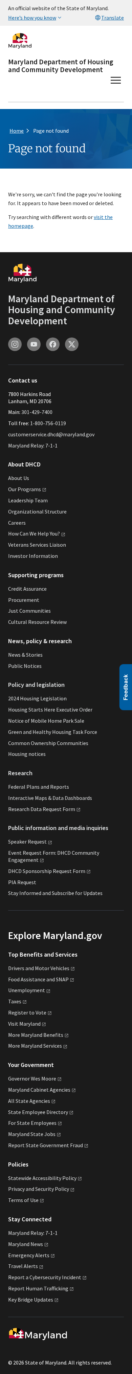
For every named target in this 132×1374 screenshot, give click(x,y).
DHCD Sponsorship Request (46, 871)
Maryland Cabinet (39, 1089)
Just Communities (29, 610)
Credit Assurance (27, 588)
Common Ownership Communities (48, 743)
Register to (27, 1012)
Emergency (28, 1255)
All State (29, 1100)
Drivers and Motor (38, 968)
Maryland (25, 1244)
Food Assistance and (38, 979)
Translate (112, 17)
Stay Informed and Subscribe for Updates (55, 893)
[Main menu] (116, 80)
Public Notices (25, 665)
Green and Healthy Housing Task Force (52, 731)
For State (32, 1122)
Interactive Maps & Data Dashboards (50, 797)
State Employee (38, 1112)
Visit (24, 1023)
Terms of (23, 1200)
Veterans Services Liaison (37, 544)
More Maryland (35, 1034)
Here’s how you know (32, 17)
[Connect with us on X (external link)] (72, 344)
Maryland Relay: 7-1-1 (33, 445)
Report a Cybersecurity (44, 1277)
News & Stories (25, 654)
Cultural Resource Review (37, 621)
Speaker (27, 841)
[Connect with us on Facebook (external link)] (53, 344)
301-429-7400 (36, 412)
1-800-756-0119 (48, 423)
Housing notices (27, 753)
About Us (18, 478)
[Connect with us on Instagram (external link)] (15, 344)
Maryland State (32, 1134)
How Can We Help (34, 533)
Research (20, 773)
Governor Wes (32, 1078)
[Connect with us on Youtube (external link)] (34, 344)
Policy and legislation (36, 685)
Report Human (38, 1288)
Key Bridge (30, 1299)
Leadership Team (28, 500)
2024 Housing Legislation (37, 698)
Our (24, 489)
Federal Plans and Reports (38, 786)
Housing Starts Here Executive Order (50, 709)
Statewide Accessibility (42, 1178)
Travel (23, 1266)
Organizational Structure (37, 511)
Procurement (23, 599)
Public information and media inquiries (58, 828)
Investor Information (33, 555)
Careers (17, 522)
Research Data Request (41, 809)
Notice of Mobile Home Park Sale (46, 720)
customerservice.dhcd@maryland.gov (51, 434)
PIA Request (22, 882)
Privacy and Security (38, 1188)
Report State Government (45, 1145)
